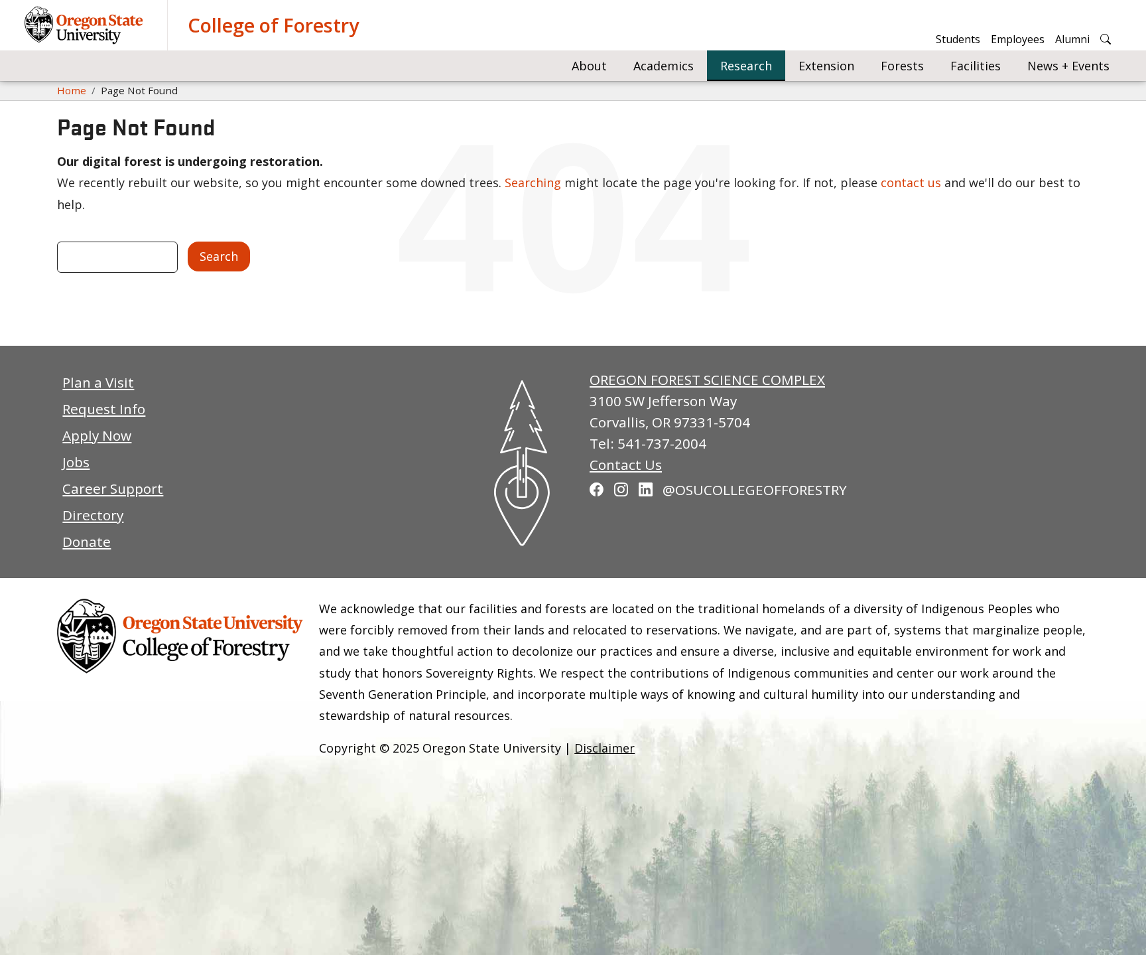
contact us (911, 182)
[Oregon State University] (85, 25)
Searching (533, 182)
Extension (826, 66)
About (589, 66)
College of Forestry (273, 25)
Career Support (112, 488)
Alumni (1072, 39)
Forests (902, 66)
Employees (1018, 39)
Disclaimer (604, 748)
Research (746, 66)
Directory (92, 515)
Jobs (76, 462)
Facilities (975, 66)
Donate (86, 541)
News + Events (1068, 66)
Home (71, 90)
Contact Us (626, 464)
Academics (663, 66)
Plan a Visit (98, 382)
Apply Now (96, 435)
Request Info (103, 409)
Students (958, 39)
